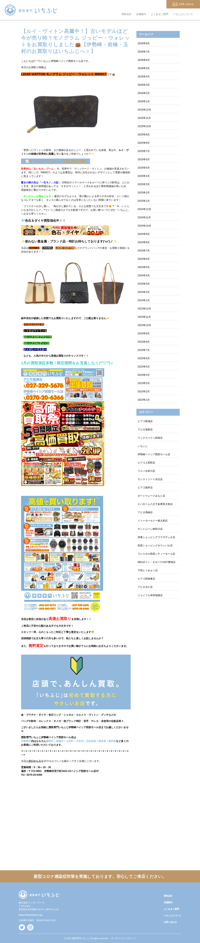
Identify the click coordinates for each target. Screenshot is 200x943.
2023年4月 (144, 375)
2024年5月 (144, 267)
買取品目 (126, 14)
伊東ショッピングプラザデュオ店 (156, 537)
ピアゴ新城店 (145, 421)
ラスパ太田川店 (146, 471)
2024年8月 (144, 242)
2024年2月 (144, 292)
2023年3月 (144, 383)
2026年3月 (144, 85)
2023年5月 (144, 366)
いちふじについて (183, 14)
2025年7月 (144, 151)
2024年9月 (144, 234)
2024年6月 (144, 259)
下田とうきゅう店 (148, 570)
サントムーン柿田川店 (150, 529)
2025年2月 (144, 192)
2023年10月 (144, 325)
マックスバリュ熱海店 (150, 437)
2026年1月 (144, 101)
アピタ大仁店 (145, 587)
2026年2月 (144, 93)
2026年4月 (144, 76)
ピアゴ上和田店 (146, 462)
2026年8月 (144, 43)
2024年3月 (144, 283)
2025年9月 (144, 134)
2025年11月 (144, 118)
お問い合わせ (170, 922)
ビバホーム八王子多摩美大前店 (155, 504)
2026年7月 (144, 51)
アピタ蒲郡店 (145, 429)
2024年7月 (144, 250)
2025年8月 (144, 143)
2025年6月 (144, 159)
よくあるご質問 (159, 14)
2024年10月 (144, 225)
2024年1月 (144, 300)
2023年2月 (144, 391)
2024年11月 (144, 217)
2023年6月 (144, 358)
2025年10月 (144, 126)
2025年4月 (144, 176)
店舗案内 (141, 14)
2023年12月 (144, 308)
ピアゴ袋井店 (145, 487)
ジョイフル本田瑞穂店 (150, 595)
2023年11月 (144, 317)
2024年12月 (144, 209)
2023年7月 (144, 350)
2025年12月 (144, 109)
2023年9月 (144, 333)
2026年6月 (144, 60)
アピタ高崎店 (145, 512)
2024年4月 (144, 275)
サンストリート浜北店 (150, 479)
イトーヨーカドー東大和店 (153, 520)
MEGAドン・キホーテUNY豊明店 (156, 562)
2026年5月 (144, 68)
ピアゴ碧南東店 (146, 578)
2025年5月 (144, 167)
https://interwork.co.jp (30, 915)
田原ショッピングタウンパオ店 (155, 545)
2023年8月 (144, 341)
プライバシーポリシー (125, 938)
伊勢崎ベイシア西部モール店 (154, 454)
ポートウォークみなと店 (151, 495)
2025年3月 (144, 184)
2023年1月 (144, 399)
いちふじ (143, 446)
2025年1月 (144, 201)
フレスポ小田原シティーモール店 (156, 554)
